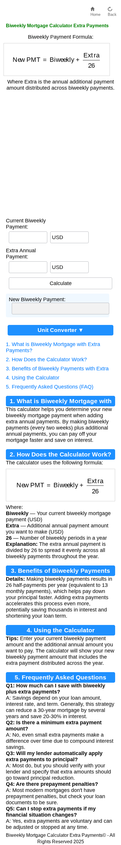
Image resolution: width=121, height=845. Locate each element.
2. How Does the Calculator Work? (46, 359)
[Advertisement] (60, 151)
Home (95, 13)
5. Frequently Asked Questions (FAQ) (49, 387)
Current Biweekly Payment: (26, 224)
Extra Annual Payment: (21, 254)
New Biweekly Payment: (37, 299)
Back (112, 13)
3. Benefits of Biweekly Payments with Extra (57, 369)
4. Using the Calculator (32, 378)
